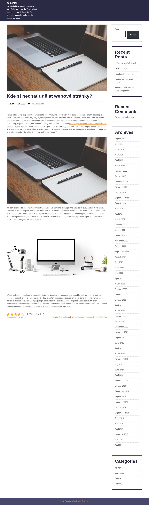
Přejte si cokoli (121, 69)
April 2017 (119, 445)
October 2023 (120, 246)
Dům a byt (119, 473)
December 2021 (121, 327)
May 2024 (119, 208)
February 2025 (121, 171)
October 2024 (120, 192)
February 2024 (121, 225)
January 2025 (120, 176)
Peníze (118, 478)
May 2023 (119, 273)
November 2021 (121, 332)
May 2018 (119, 423)
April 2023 (119, 278)
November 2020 (121, 359)
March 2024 (120, 219)
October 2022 (120, 300)
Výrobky (118, 484)
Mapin (12, 3)
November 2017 (121, 434)
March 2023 (120, 284)
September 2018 (122, 413)
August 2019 (120, 397)
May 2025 (119, 155)
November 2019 (121, 380)
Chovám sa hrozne (15, 317)
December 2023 (121, 235)
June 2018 (119, 418)
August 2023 (120, 257)
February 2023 (121, 289)
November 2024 (121, 187)
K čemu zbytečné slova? (125, 63)
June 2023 (119, 268)
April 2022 (119, 305)
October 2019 (120, 386)
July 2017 (119, 440)
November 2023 (121, 241)
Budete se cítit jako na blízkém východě (124, 89)
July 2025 (119, 144)
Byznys (118, 468)
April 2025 (119, 160)
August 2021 (120, 337)
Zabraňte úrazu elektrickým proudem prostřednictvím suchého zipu (79, 317)
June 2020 (119, 370)
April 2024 (119, 214)
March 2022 (120, 311)
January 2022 (120, 321)
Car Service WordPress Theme (74, 501)
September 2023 (122, 251)
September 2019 (122, 391)
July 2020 (119, 364)
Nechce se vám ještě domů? (124, 80)
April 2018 (119, 429)
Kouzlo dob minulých (124, 74)
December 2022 (121, 294)
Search (118, 29)
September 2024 (122, 198)
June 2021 (119, 343)
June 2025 (119, 149)
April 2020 (119, 375)
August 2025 (120, 139)
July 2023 (119, 262)
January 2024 (120, 230)
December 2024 (121, 182)
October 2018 (120, 407)
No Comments (38, 104)
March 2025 (120, 165)
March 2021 (120, 354)
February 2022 (121, 316)
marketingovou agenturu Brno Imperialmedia (87, 123)
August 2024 (120, 203)
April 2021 (119, 348)
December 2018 (121, 402)
